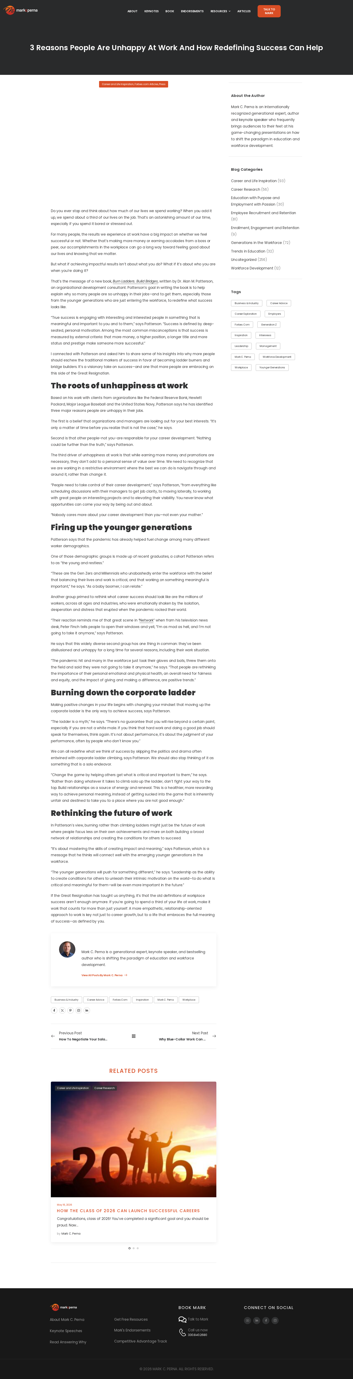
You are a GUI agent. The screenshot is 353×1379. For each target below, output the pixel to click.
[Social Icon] (54, 1010)
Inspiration (241, 335)
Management (268, 346)
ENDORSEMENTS (192, 11)
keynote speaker (253, 119)
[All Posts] (133, 1036)
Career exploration (246, 314)
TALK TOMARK (269, 11)
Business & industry (247, 303)
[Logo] (20, 10)
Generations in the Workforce (256, 242)
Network (146, 620)
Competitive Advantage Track (140, 1341)
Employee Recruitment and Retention (263, 212)
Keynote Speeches (66, 1330)
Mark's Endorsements (132, 1330)
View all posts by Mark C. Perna (102, 975)
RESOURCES (219, 11)
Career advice (278, 303)
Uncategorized (244, 259)
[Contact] (183, 1320)
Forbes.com (242, 324)
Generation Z (269, 324)
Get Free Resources (131, 1319)
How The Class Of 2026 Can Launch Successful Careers (128, 1211)
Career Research (245, 189)
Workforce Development (252, 268)
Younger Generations (272, 367)
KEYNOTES (151, 11)
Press (162, 84)
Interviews (265, 335)
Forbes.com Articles (146, 84)
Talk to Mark (198, 1319)
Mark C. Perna (243, 357)
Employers (274, 314)
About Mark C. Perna (67, 1319)
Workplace (241, 367)
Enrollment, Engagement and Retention (265, 227)
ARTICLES (244, 11)
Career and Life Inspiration (254, 180)
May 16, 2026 (64, 1204)
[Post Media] (133, 1139)
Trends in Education (248, 251)
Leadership (241, 346)
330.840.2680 (197, 1335)
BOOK (169, 11)
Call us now (198, 1330)
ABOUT (132, 11)
